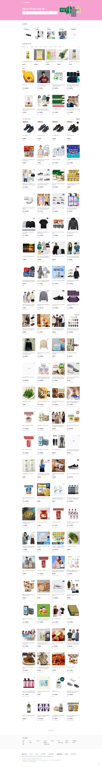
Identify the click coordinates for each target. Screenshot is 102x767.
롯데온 (36, 46)
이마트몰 (59, 46)
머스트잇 (38, 740)
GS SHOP (45, 46)
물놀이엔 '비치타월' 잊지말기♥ (33, 9)
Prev (22, 33)
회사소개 (31, 754)
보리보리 (66, 742)
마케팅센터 (66, 754)
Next (80, 33)
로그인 (71, 2)
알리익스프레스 (60, 742)
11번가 (40, 46)
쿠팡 (23, 46)
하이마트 (52, 740)
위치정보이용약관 (51, 754)
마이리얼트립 (75, 740)
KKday (74, 742)
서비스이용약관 (43, 754)
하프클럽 (31, 46)
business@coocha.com (57, 760)
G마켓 (55, 46)
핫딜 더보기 (51, 730)
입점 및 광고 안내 (73, 754)
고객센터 (36, 754)
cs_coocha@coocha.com (44, 760)
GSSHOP (45, 740)
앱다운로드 (25, 754)
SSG (27, 46)
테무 (59, 740)
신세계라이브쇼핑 (46, 744)
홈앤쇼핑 (45, 742)
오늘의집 (50, 46)
